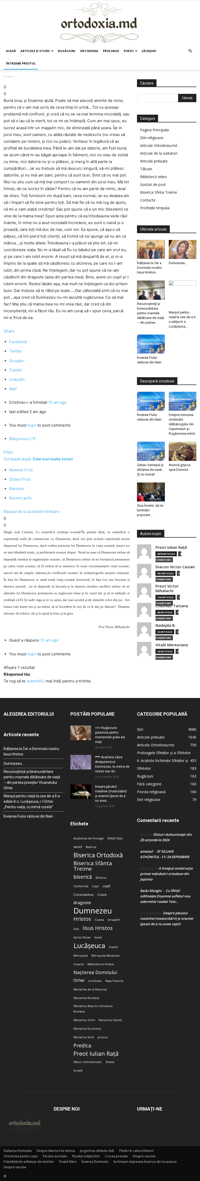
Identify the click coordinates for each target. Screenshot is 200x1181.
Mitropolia (80, 955)
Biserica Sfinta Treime (158, 192)
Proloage (111, 51)
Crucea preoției (116, 1156)
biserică (82, 876)
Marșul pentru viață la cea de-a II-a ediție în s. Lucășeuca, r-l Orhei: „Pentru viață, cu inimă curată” (32, 801)
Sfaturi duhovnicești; (87, 1062)
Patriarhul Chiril (84, 1020)
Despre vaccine (144, 1156)
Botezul (101, 877)
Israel (98, 937)
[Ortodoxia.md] (100, 23)
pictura (103, 1037)
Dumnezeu (92, 911)
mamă (113, 947)
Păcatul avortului (55, 1156)
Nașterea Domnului (95, 972)
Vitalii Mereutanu (171, 644)
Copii (95, 886)
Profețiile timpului (155, 207)
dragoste (82, 902)
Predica (82, 1045)
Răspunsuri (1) (22, 438)
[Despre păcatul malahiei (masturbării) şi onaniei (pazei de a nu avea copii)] (80, 791)
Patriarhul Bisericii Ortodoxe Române (93, 1008)
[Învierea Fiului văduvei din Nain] (151, 344)
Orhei (78, 980)
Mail (13, 388)
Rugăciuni (66, 51)
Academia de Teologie (88, 838)
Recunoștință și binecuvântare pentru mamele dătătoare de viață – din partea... (150, 313)
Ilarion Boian (82, 937)
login (31, 425)
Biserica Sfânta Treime (92, 865)
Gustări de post (153, 184)
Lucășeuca (89, 945)
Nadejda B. (165, 625)
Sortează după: (38, 458)
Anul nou (115, 838)
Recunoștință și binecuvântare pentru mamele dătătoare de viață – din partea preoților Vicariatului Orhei (32, 779)
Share (9, 331)
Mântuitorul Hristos (101, 964)
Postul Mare (68, 1161)
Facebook (18, 341)
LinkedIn (17, 379)
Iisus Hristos (98, 928)
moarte (78, 964)
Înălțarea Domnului (18, 1151)
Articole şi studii (35, 51)
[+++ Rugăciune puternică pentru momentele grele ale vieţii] (80, 733)
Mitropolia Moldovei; (105, 955)
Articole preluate (154, 161)
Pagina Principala (154, 129)
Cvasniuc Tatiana (171, 605)
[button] (190, 51)
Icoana (99, 920)
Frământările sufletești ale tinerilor (29, 1161)
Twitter (15, 351)
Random (16, 488)
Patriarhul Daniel (110, 1020)
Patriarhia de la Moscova (90, 989)
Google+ (17, 360)
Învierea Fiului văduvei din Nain (28, 816)
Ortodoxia (89, 51)
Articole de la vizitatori (158, 153)
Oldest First (19, 479)
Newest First (21, 469)
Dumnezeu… (178, 263)
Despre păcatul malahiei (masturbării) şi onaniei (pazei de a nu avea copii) (166, 918)
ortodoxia (95, 981)
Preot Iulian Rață (95, 1053)
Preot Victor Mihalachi (167, 588)
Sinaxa (109, 1062)
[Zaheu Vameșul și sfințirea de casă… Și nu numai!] (151, 451)
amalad (146, 851)
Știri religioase (152, 137)
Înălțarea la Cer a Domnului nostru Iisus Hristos (149, 267)
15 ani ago (57, 402)
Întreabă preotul (21, 63)
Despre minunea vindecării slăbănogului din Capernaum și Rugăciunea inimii (182, 424)
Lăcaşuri (149, 51)
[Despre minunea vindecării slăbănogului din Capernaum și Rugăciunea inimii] (183, 401)
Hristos (82, 919)
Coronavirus (83, 894)
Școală (77, 1070)
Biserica (91, 847)
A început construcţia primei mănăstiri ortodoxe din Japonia (166, 874)
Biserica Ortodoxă (98, 855)
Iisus (76, 929)
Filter (8, 452)
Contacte (147, 200)
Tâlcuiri (146, 168)
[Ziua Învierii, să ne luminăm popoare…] (151, 491)
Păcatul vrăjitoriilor (86, 1156)
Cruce (102, 894)
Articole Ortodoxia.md (158, 145)
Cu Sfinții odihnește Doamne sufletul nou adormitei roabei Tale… (165, 896)
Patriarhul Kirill (83, 1037)
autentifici (36, 680)
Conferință (80, 886)
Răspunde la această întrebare (31, 511)
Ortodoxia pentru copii (21, 1156)
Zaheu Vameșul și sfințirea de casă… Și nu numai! (150, 469)
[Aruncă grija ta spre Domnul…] (183, 451)
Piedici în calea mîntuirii (136, 1151)
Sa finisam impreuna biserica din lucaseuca (145, 1161)
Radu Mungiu (150, 890)
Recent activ (20, 497)
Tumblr (15, 370)
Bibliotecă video (153, 176)
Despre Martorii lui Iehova (56, 1151)
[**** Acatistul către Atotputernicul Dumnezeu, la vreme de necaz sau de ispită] (80, 762)
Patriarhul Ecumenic (87, 1028)
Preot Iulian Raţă (171, 547)
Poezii (129, 51)
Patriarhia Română (86, 998)
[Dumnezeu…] (183, 249)
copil (106, 886)
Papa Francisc (114, 981)
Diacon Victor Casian (175, 566)
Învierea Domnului (95, 1161)
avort (77, 846)
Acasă (11, 51)
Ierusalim (114, 920)
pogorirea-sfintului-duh (97, 1151)
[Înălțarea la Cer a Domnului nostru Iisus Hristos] (151, 249)
